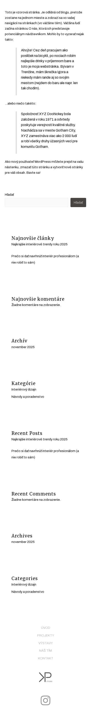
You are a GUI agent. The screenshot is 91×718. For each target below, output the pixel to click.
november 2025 (23, 347)
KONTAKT (45, 658)
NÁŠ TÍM (45, 650)
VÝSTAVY (45, 643)
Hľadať (9, 194)
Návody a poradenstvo (27, 396)
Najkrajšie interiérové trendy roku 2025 (39, 244)
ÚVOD (45, 627)
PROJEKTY (45, 635)
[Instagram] (45, 700)
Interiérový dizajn (23, 389)
